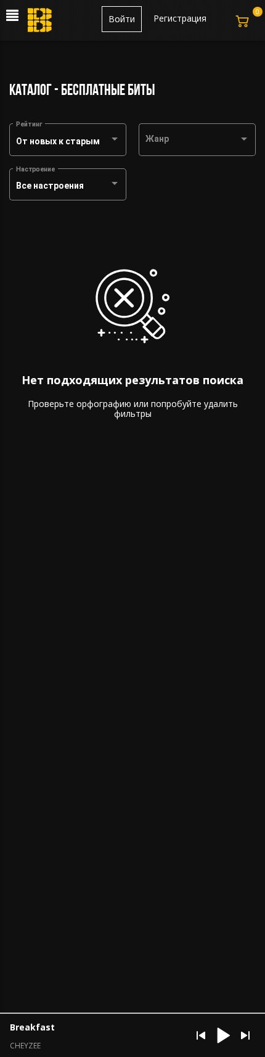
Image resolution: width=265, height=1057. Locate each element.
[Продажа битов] (41, 23)
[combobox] (68, 142)
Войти (121, 19)
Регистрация (179, 18)
